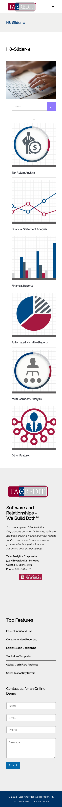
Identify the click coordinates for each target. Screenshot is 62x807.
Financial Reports (22, 285)
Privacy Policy (41, 801)
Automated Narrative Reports (30, 342)
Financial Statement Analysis (29, 229)
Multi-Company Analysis (27, 399)
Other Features (21, 455)
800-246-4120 (23, 569)
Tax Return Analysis (24, 172)
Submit (13, 765)
